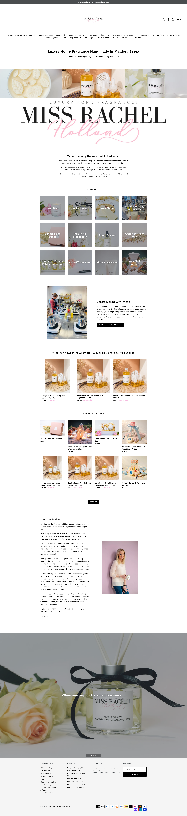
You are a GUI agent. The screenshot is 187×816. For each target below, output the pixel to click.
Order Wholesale (46, 793)
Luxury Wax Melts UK (75, 768)
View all (93, 501)
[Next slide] (99, 755)
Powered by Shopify (65, 806)
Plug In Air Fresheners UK (77, 787)
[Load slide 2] (93, 755)
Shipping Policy (46, 768)
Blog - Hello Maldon (48, 782)
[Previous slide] (88, 755)
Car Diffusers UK (73, 771)
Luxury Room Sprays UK (76, 784)
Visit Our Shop (45, 785)
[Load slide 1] (91, 755)
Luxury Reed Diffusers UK (77, 781)
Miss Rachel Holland (52, 806)
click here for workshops (110, 324)
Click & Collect (46, 779)
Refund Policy (45, 771)
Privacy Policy (45, 773)
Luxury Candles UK (74, 779)
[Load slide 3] (95, 755)
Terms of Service (46, 776)
